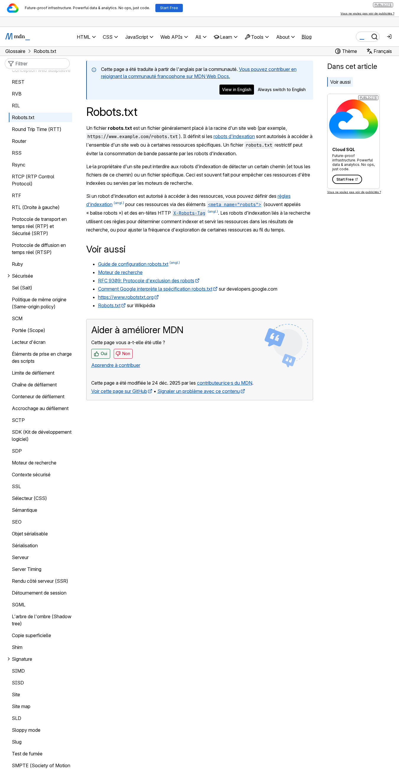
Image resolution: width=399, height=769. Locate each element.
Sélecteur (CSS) (29, 498)
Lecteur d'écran (28, 342)
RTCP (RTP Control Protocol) (33, 180)
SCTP (18, 420)
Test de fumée (27, 754)
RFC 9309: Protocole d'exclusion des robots (146, 281)
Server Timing (26, 569)
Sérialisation (25, 545)
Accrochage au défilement (40, 408)
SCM (17, 318)
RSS (17, 153)
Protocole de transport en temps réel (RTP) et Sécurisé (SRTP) (39, 226)
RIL (16, 106)
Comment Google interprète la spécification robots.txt (155, 289)
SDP (17, 451)
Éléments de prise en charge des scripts (42, 357)
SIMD (18, 671)
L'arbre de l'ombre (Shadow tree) (41, 619)
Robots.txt (109, 305)
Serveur (20, 557)
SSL (16, 486)
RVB (17, 94)
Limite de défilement (33, 373)
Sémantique (24, 510)
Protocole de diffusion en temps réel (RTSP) (39, 248)
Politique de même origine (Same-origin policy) (39, 303)
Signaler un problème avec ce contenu (198, 391)
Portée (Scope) (28, 330)
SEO (17, 522)
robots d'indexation (234, 136)
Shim (17, 647)
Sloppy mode (26, 730)
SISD (18, 683)
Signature (22, 659)
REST (18, 82)
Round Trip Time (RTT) (36, 129)
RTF (16, 195)
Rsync (18, 165)
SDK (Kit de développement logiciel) (41, 435)
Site (16, 694)
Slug (17, 742)
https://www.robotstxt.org (126, 297)
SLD (16, 718)
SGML (18, 605)
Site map (21, 706)
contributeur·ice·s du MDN (224, 383)
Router (19, 141)
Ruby (17, 264)
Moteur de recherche (120, 272)
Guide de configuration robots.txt (133, 264)
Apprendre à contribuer (115, 365)
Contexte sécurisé (31, 474)
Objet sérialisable (30, 534)
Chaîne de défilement (34, 385)
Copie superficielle (31, 635)
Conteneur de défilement (38, 396)
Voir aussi (340, 82)
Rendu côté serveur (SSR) (40, 581)
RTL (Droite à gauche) (36, 207)
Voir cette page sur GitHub (119, 391)
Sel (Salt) (22, 288)
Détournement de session (39, 593)
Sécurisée (22, 276)
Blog (307, 37)
